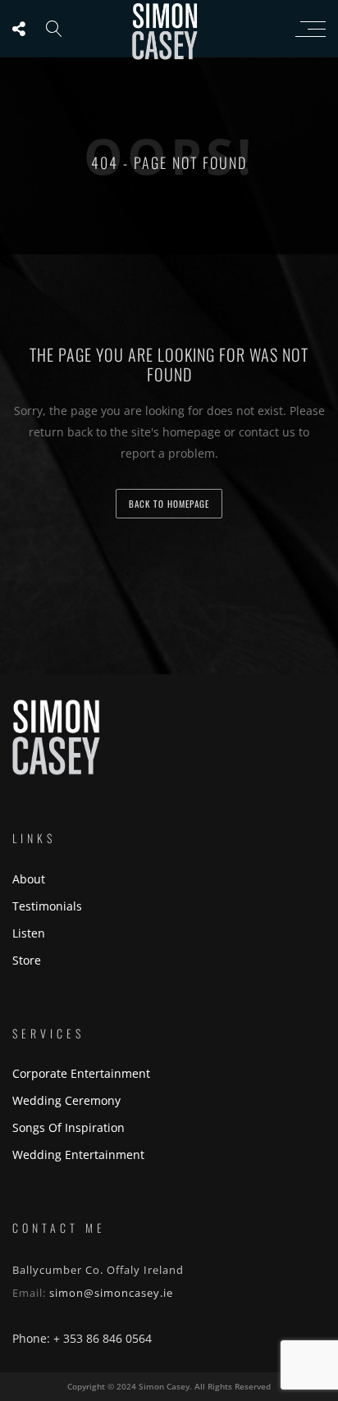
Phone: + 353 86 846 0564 (82, 1338)
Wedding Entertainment (78, 1154)
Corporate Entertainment (81, 1073)
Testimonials (47, 906)
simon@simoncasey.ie (111, 1292)
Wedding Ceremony (66, 1100)
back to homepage (169, 503)
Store (26, 960)
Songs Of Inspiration (68, 1127)
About (28, 879)
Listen (28, 933)
